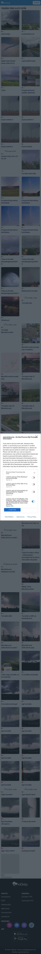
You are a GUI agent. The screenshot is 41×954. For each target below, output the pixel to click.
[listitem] (20, 472)
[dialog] (20, 477)
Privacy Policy (31, 517)
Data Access (20, 517)
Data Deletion (9, 517)
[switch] (33, 477)
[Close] (37, 437)
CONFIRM (12, 510)
